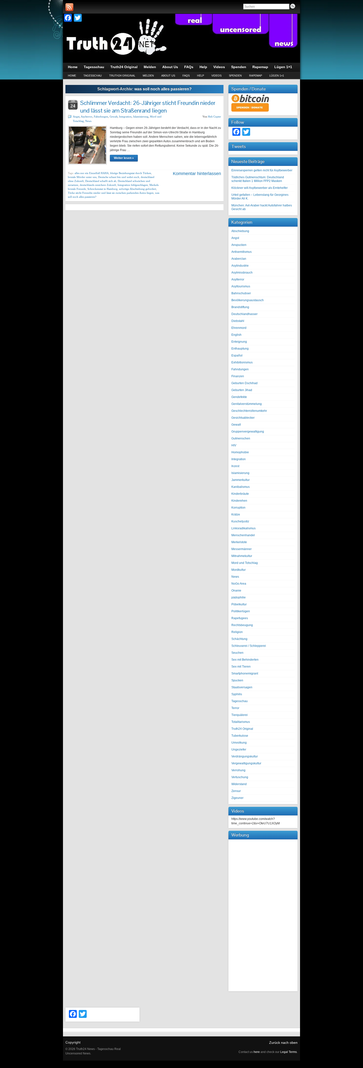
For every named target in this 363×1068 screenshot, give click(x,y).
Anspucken (238, 245)
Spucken (237, 680)
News (88, 120)
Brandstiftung (240, 307)
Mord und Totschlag (244, 563)
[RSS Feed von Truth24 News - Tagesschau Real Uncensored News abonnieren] (69, 7)
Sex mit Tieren (241, 666)
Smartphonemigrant (244, 673)
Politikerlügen (240, 611)
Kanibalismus (240, 487)
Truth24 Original (122, 75)
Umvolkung (239, 742)
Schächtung (239, 639)
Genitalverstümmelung (246, 404)
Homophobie (240, 452)
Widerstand (239, 784)
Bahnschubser (241, 293)
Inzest (235, 466)
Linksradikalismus (243, 528)
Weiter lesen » (124, 158)
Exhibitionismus (242, 362)
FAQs (186, 75)
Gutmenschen (240, 438)
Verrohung (238, 770)
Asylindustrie (240, 265)
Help (200, 75)
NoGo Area (238, 583)
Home (72, 75)
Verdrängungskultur (244, 756)
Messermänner (241, 549)
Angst (76, 116)
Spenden (235, 75)
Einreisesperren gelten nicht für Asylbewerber (261, 170)
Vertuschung (239, 777)
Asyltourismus (240, 286)
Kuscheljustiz (240, 521)
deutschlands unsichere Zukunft (98, 184)
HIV (233, 445)
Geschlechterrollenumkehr (249, 411)
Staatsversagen (241, 687)
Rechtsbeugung (242, 625)
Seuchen (237, 652)
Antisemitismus (241, 252)
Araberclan (238, 258)
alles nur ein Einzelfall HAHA (92, 173)
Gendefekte (239, 397)
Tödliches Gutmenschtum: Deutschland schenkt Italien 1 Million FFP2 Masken (257, 179)
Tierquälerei (239, 715)
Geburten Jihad (241, 390)
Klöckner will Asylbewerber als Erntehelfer (259, 188)
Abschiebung (240, 231)
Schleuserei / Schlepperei (248, 646)
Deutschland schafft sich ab (100, 180)
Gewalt (114, 116)
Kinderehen (239, 500)
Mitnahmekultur (241, 556)
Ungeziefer (238, 749)
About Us (168, 75)
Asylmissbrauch (242, 272)
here (257, 1052)
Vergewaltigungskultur (246, 763)
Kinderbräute (240, 493)
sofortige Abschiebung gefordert (137, 188)
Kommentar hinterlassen (197, 173)
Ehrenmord (238, 328)
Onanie (236, 590)
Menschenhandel (243, 535)
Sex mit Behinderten (245, 659)
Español (236, 355)
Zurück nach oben (283, 1043)
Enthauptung (240, 348)
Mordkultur (238, 570)
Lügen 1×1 (276, 75)
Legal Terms (288, 1052)
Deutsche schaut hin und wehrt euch (118, 177)
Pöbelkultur (239, 604)
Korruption (238, 507)
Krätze (235, 514)
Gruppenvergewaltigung (247, 431)
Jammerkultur (240, 480)
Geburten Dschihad (244, 383)
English (236, 334)
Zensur (236, 791)
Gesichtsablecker (243, 417)
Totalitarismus (240, 722)
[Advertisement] (263, 915)
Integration (125, 116)
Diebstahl (237, 321)
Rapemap (255, 75)
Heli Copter (214, 116)
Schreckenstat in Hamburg (102, 188)
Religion (237, 632)
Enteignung (239, 341)
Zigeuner (237, 798)
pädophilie (238, 597)
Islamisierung (140, 116)
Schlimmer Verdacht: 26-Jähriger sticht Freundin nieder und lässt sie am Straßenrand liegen (147, 106)
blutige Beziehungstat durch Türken (130, 173)
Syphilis (236, 694)
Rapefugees (239, 618)
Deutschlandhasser (244, 314)
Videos (216, 75)
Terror (235, 708)
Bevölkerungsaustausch (247, 300)
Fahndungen (101, 116)
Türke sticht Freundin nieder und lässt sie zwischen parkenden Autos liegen (111, 192)
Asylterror (86, 116)
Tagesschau (92, 75)
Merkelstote (239, 542)
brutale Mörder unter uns (82, 177)
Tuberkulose (239, 735)
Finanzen (237, 376)
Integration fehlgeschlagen (133, 184)
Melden (148, 75)
